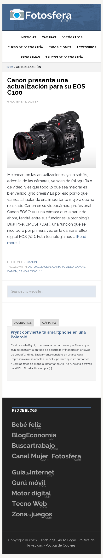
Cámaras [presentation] (49, 322)
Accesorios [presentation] (23, 322)
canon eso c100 (30, 271)
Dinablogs (47, 540)
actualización (39, 266)
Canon (32, 262)
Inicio (9, 67)
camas (80, 266)
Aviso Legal (67, 540)
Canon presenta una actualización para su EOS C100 (46, 86)
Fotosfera (51, 15)
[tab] (20, 323)
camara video (63, 266)
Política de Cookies (60, 545)
